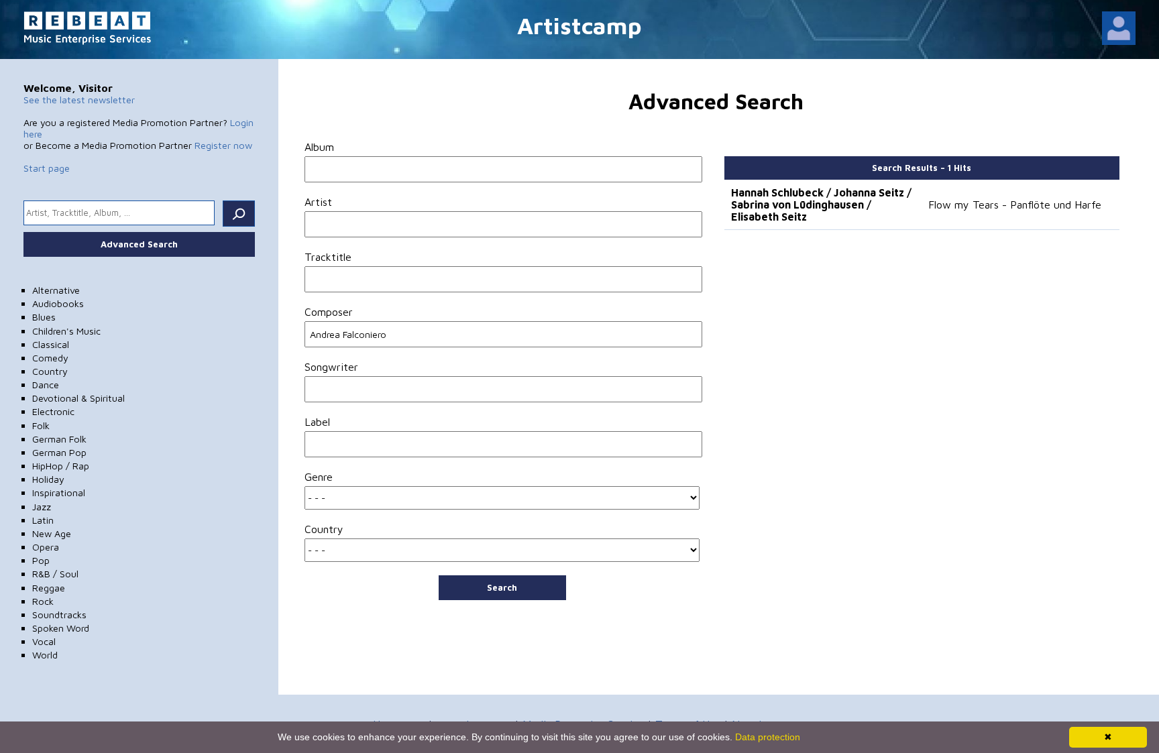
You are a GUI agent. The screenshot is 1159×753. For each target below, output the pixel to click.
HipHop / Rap (60, 465)
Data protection (767, 737)
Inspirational (58, 492)
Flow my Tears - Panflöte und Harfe (1014, 204)
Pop (41, 560)
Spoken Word (60, 628)
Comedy (50, 357)
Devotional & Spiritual (78, 398)
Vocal (44, 641)
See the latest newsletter (79, 99)
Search (502, 587)
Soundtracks (59, 614)
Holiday (48, 479)
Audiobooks (58, 303)
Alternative (56, 290)
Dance (45, 384)
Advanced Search (139, 244)
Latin (43, 520)
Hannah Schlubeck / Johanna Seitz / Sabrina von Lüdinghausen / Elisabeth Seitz (821, 204)
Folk (41, 425)
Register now (223, 145)
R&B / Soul (55, 573)
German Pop (59, 452)
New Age (51, 533)
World (45, 654)
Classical (50, 344)
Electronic (53, 411)
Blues (44, 317)
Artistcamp (579, 25)
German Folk (59, 439)
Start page (46, 168)
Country (50, 371)
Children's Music (66, 331)
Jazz (41, 506)
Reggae (48, 587)
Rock (43, 601)
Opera (45, 547)
